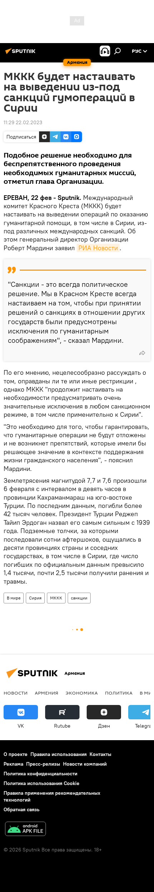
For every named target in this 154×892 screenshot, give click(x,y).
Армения (46, 693)
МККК (56, 598)
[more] (142, 353)
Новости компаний (85, 764)
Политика (119, 693)
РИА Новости (98, 248)
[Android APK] (25, 830)
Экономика (82, 693)
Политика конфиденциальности (40, 773)
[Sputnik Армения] (21, 54)
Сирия (35, 598)
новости (16, 693)
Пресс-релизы (43, 764)
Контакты (100, 754)
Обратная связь (21, 809)
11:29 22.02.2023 (23, 122)
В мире (13, 598)
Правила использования (58, 754)
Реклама (13, 764)
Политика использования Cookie (42, 783)
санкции (79, 598)
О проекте (16, 754)
